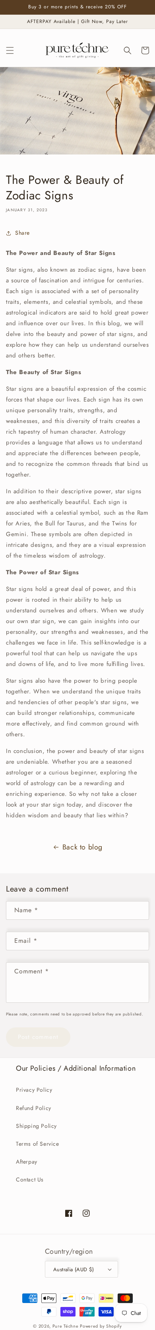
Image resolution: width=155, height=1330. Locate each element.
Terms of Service (37, 1144)
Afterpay (26, 1162)
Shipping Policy (36, 1126)
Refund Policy (33, 1108)
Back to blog (82, 847)
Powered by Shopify (101, 1326)
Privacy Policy (34, 1090)
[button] (10, 50)
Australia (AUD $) (73, 1269)
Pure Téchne (65, 1326)
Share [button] (22, 233)
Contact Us (30, 1179)
